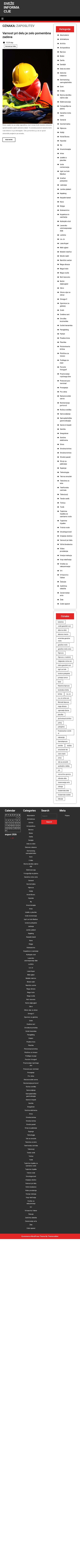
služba (69, 746)
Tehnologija (64, 472)
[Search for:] (49, 816)
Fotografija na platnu (31, 873)
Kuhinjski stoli (65, 221)
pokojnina (61, 727)
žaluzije (60, 799)
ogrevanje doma (63, 710)
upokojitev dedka (63, 766)
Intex (62, 153)
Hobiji (62, 132)
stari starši (61, 754)
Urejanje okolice (66, 536)
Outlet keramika (66, 325)
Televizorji (64, 494)
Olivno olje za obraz (31, 1010)
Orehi (62, 310)
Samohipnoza (62, 741)
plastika (60, 714)
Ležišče (63, 235)
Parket (62, 334)
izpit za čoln (62, 669)
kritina (60, 694)
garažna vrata (62, 645)
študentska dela (63, 791)
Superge (63, 468)
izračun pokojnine (64, 673)
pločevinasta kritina (64, 719)
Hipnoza (63, 128)
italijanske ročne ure (65, 661)
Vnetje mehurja (66, 555)
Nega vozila (64, 273)
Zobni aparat (65, 604)
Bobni (62, 56)
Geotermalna (65, 124)
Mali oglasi (64, 248)
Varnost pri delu (10, 46)
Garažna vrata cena (31, 877)
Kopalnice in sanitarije (30, 951)
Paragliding (64, 330)
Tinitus (62, 503)
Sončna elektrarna (31, 1110)
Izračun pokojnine (31, 923)
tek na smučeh (63, 762)
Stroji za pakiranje (31, 1128)
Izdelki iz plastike (31, 912)
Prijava (67, 815)
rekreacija (61, 737)
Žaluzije (63, 582)
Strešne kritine (65, 453)
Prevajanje (64, 388)
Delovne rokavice (31, 847)
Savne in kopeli (65, 425)
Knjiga (62, 206)
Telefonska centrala (31, 1146)
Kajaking (63, 193)
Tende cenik (64, 499)
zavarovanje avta (64, 782)
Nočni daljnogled (31, 1003)
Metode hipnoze (63, 702)
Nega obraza (65, 264)
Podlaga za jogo (30, 1056)
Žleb (61, 600)
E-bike (62, 91)
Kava (62, 202)
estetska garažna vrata (64, 639)
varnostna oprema (64, 774)
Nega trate (64, 269)
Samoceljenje (65, 414)
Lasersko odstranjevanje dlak (66, 228)
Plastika (63, 342)
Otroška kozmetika (31, 1028)
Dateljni (63, 64)
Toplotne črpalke (31, 1169)
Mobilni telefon (66, 252)
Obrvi (62, 288)
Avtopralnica (65, 48)
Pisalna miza (65, 338)
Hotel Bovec (64, 137)
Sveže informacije (11, 7)
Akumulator (64, 35)
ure (59, 770)
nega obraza (62, 706)
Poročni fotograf (31, 1059)
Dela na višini (65, 69)
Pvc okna (63, 392)
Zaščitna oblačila (31, 1218)
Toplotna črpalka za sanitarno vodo (66, 514)
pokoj (60, 723)
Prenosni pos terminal (30, 1069)
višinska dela (62, 778)
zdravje (60, 787)
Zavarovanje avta (31, 1221)
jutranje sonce (63, 678)
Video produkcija (31, 1190)
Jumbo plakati (65, 189)
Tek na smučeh (66, 476)
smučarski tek (63, 750)
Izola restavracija (31, 916)
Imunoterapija (65, 149)
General (63, 120)
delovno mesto (63, 634)
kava (59, 682)
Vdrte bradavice (66, 544)
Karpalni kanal (65, 198)
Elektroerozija (65, 102)
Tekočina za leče (31, 1142)
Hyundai (63, 141)
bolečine (61, 622)
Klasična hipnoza (63, 686)
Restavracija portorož (30, 1083)
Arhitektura (64, 39)
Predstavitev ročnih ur (64, 732)
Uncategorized (66, 532)
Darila (62, 60)
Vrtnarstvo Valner (31, 1211)
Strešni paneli (65, 457)
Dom (62, 87)
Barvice (63, 52)
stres (60, 758)
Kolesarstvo (64, 210)
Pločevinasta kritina (31, 1049)
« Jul (12, 838)
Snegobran (64, 433)
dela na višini (62, 630)
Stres (62, 444)
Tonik (62, 507)
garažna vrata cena (64, 649)
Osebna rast (64, 314)
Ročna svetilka (65, 410)
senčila (60, 746)
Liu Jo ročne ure (63, 698)
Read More (7, 139)
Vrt (61, 571)
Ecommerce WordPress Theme (33, 1236)
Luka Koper (64, 243)
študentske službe (64, 795)
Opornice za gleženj (31, 1017)
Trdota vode (65, 527)
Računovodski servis (31, 1080)
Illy (61, 145)
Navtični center (66, 260)
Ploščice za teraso (30, 1052)
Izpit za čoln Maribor (31, 919)
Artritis (63, 43)
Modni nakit (64, 256)
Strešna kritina (65, 449)
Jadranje (63, 185)
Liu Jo (62, 239)
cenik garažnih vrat (64, 626)
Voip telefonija (65, 560)
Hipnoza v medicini (64, 657)
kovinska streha (63, 690)
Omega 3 (63, 299)
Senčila (63, 429)
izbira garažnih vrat (64, 665)
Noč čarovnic (65, 277)
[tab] (2, 19)
